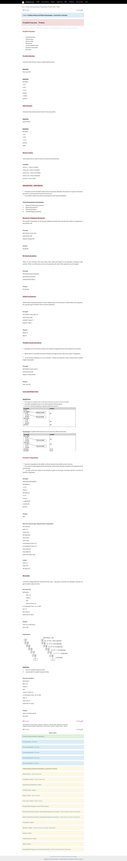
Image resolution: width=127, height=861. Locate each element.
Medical (53, 2)
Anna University (45, 2)
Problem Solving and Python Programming (36, 6)
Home (23, 6)
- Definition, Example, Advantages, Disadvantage (39, 827)
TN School (71, 2)
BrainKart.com (30, 2)
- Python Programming (32, 774)
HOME (37, 2)
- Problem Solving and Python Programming (51, 811)
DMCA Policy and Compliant (71, 856)
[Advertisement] (95, 28)
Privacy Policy (53, 856)
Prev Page (26, 10)
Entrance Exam (79, 2)
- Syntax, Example (31, 795)
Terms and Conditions (60, 856)
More (86, 2)
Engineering (59, 2)
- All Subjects (30, 741)
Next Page (79, 10)
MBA (66, 2)
